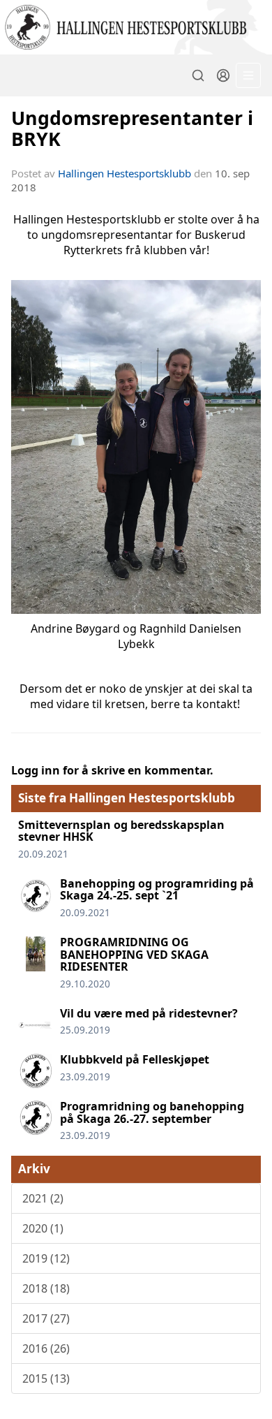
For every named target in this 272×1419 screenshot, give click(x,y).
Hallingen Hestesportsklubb (124, 173)
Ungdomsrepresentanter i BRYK (132, 128)
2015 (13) (46, 1378)
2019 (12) (46, 1258)
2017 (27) (46, 1318)
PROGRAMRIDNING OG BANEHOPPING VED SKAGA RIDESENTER (134, 954)
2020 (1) (42, 1228)
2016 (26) (46, 1348)
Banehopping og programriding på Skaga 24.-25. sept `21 (157, 890)
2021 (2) (42, 1198)
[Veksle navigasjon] (248, 75)
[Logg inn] (223, 75)
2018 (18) (46, 1288)
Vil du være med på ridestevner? (149, 1013)
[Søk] (198, 75)
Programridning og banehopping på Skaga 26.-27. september (152, 1112)
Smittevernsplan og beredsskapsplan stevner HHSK (121, 831)
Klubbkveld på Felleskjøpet (134, 1059)
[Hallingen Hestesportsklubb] (136, 27)
